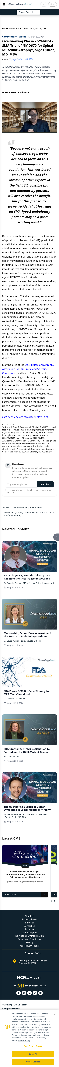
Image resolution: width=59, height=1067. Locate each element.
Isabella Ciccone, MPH (17, 698)
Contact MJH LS (29, 932)
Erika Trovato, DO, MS (31, 641)
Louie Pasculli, (13, 641)
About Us (29, 916)
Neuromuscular (20, 507)
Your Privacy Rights (30, 945)
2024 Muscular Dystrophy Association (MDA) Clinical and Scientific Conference (28, 369)
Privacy (29, 942)
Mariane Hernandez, (16, 814)
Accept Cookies (33, 1062)
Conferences (16, 28)
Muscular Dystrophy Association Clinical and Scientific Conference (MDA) (29, 514)
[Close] (55, 1014)
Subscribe (44, 484)
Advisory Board (29, 919)
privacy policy (10, 492)
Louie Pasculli (13, 756)
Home (5, 28)
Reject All (33, 1054)
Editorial (29, 922)
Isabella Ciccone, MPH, (17, 583)
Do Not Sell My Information (29, 935)
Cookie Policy (24, 1040)
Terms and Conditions (29, 939)
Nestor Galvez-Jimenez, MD (41, 583)
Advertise (29, 929)
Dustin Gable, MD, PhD (15, 817)
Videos (6, 507)
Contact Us (29, 925)
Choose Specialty (26, 12)
